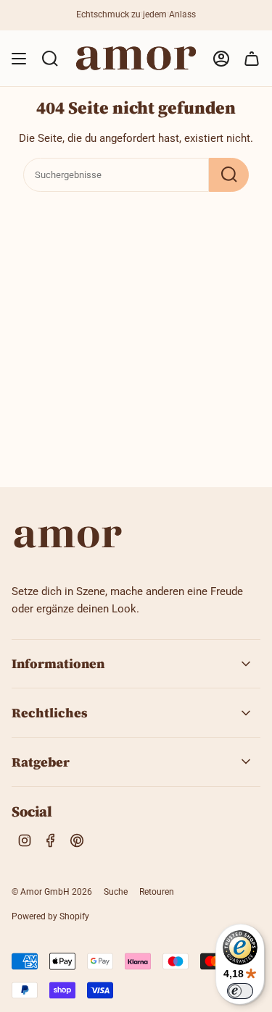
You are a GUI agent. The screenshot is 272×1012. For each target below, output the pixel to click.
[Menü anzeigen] (18, 58)
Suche (116, 892)
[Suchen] (229, 175)
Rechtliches (50, 713)
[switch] (240, 991)
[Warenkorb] (251, 58)
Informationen (58, 663)
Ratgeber (41, 762)
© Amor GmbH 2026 (52, 892)
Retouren (156, 892)
